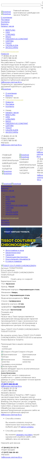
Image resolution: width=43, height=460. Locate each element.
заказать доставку (24, 435)
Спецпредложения (10, 51)
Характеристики (13, 252)
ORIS (8, 32)
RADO (8, 37)
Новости (5, 54)
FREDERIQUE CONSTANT (17, 39)
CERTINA (10, 41)
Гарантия (10, 255)
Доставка (5, 20)
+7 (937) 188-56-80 (9, 384)
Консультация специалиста (18, 259)
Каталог (9, 231)
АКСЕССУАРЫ (12, 47)
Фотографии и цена (15, 250)
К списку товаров (14, 261)
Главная (9, 228)
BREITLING (10, 30)
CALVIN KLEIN (12, 45)
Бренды (4, 24)
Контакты (5, 22)
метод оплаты (27, 427)
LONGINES (10, 34)
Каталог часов (7, 26)
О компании (6, 17)
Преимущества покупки (17, 257)
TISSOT (9, 43)
